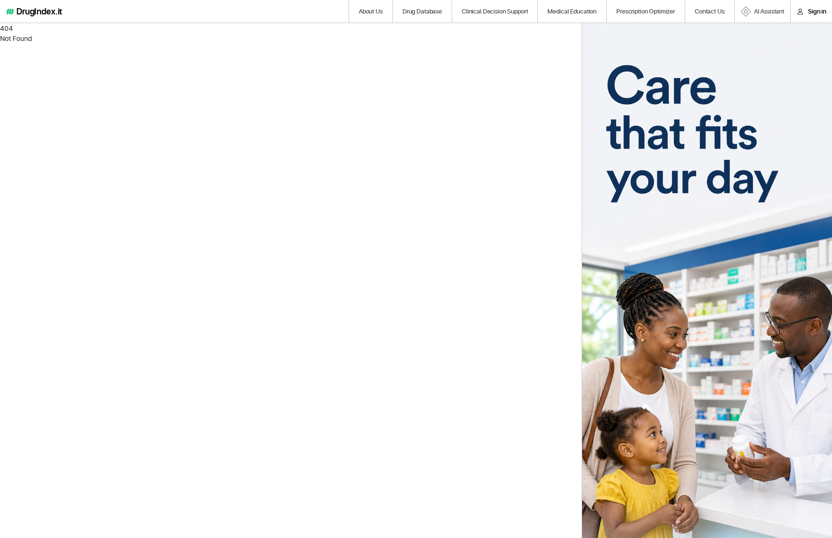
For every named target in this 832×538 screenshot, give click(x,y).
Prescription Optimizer (645, 11)
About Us (371, 11)
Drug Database (422, 11)
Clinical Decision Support (495, 11)
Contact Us (710, 11)
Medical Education (572, 11)
